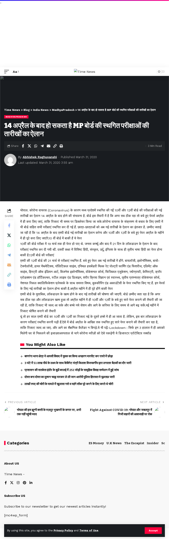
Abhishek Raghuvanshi (40, 157)
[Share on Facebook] (23, 146)
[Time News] (84, 72)
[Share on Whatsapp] (36, 146)
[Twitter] (11, 483)
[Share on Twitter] (29, 146)
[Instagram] (18, 483)
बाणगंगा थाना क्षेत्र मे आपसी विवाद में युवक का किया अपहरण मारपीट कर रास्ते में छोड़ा (69, 356)
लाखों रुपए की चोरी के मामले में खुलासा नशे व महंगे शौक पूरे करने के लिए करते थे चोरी (69, 384)
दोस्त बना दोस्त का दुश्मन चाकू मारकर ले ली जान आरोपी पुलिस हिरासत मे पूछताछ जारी (70, 377)
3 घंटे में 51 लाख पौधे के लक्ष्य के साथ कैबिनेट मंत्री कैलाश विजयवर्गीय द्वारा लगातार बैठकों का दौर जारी (78, 363)
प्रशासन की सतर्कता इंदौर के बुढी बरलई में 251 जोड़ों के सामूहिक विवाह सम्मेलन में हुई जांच (72, 370)
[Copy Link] (55, 146)
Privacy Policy (63, 530)
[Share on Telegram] (42, 146)
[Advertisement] (84, 36)
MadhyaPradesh (16, 117)
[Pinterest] (24, 483)
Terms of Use (88, 530)
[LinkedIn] (31, 483)
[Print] (61, 146)
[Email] (48, 146)
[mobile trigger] (7, 71)
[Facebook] (5, 483)
